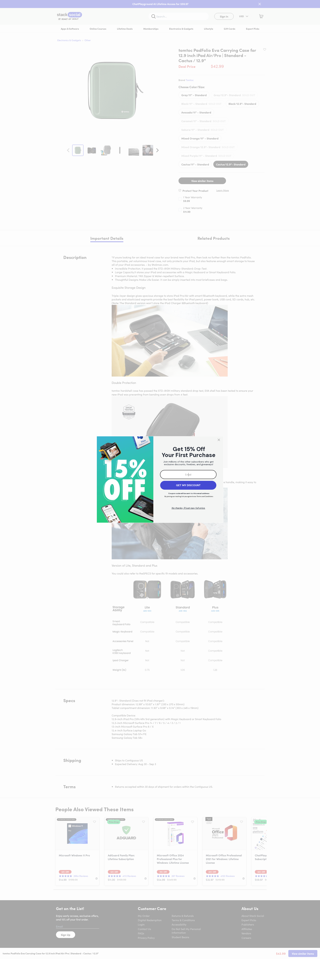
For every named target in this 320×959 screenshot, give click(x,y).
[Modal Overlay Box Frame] (160, 479)
